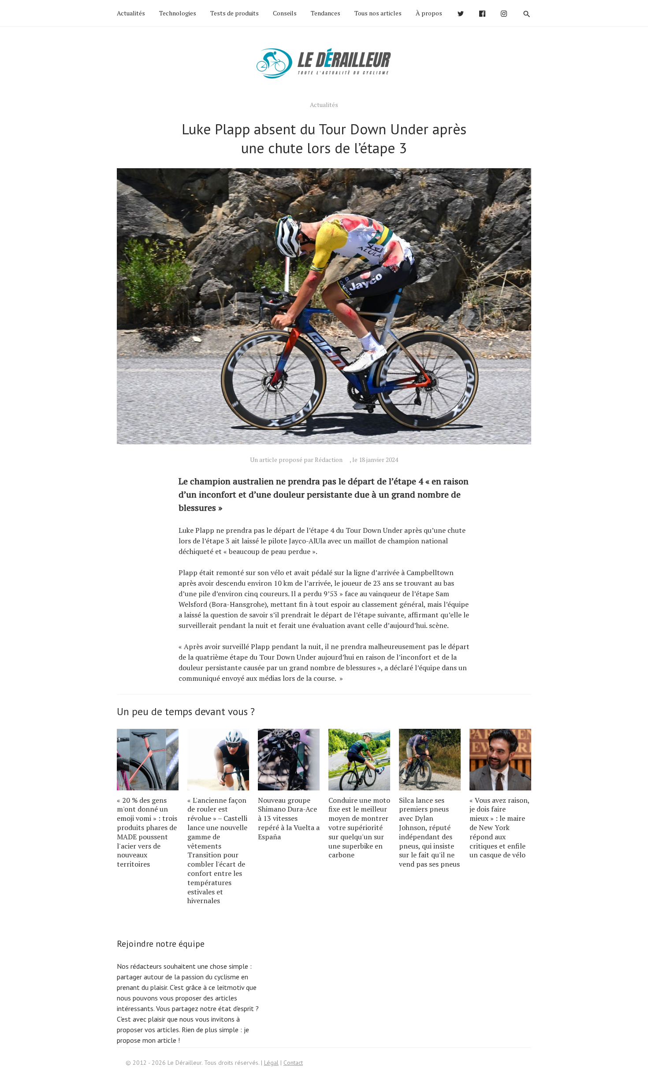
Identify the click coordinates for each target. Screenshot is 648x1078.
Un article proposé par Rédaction (296, 459)
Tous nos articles (378, 13)
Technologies (177, 13)
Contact (293, 1063)
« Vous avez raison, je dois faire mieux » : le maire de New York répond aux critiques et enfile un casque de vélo (499, 827)
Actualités (131, 13)
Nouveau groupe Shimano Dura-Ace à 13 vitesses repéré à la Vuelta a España (289, 818)
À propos (429, 13)
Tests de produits (234, 13)
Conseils (285, 13)
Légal (271, 1063)
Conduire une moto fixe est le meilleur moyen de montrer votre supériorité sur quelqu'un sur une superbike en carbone (359, 827)
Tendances (325, 13)
